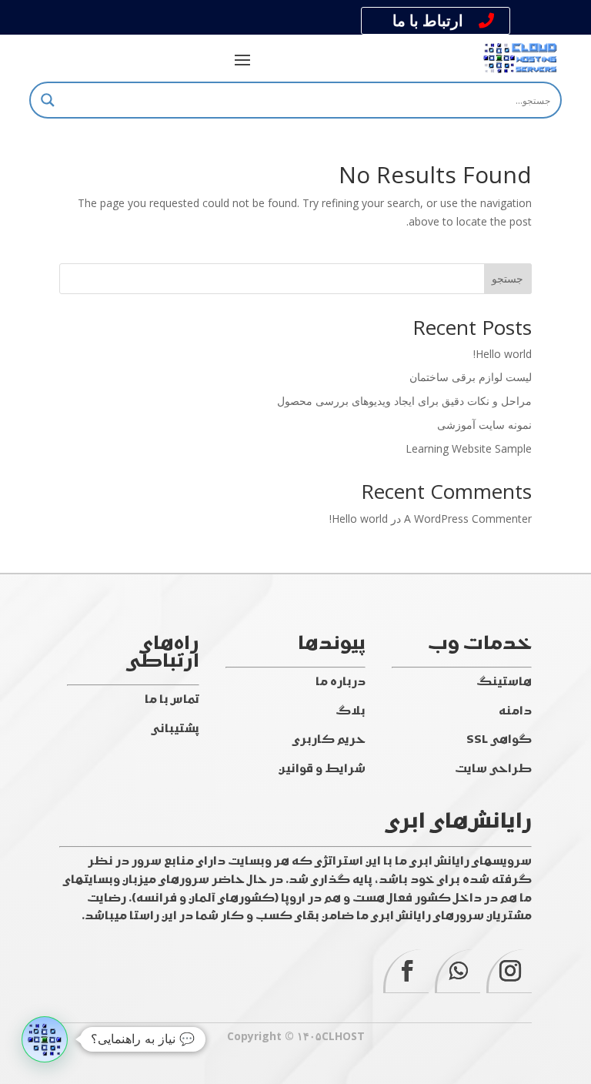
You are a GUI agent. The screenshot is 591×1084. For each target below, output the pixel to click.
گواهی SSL (499, 740)
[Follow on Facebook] (406, 971)
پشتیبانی (175, 729)
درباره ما (341, 682)
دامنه (515, 711)
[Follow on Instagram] (509, 971)
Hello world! (502, 353)
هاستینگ (504, 682)
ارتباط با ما (427, 20)
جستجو (507, 278)
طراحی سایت (493, 769)
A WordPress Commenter (468, 518)
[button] (45, 1039)
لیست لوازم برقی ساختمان (470, 377)
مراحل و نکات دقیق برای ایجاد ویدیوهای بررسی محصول (404, 400)
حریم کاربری (329, 740)
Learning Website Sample (469, 448)
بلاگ (351, 711)
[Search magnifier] (47, 100)
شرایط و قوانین (322, 769)
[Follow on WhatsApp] (457, 971)
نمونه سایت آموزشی (484, 424)
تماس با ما (172, 700)
